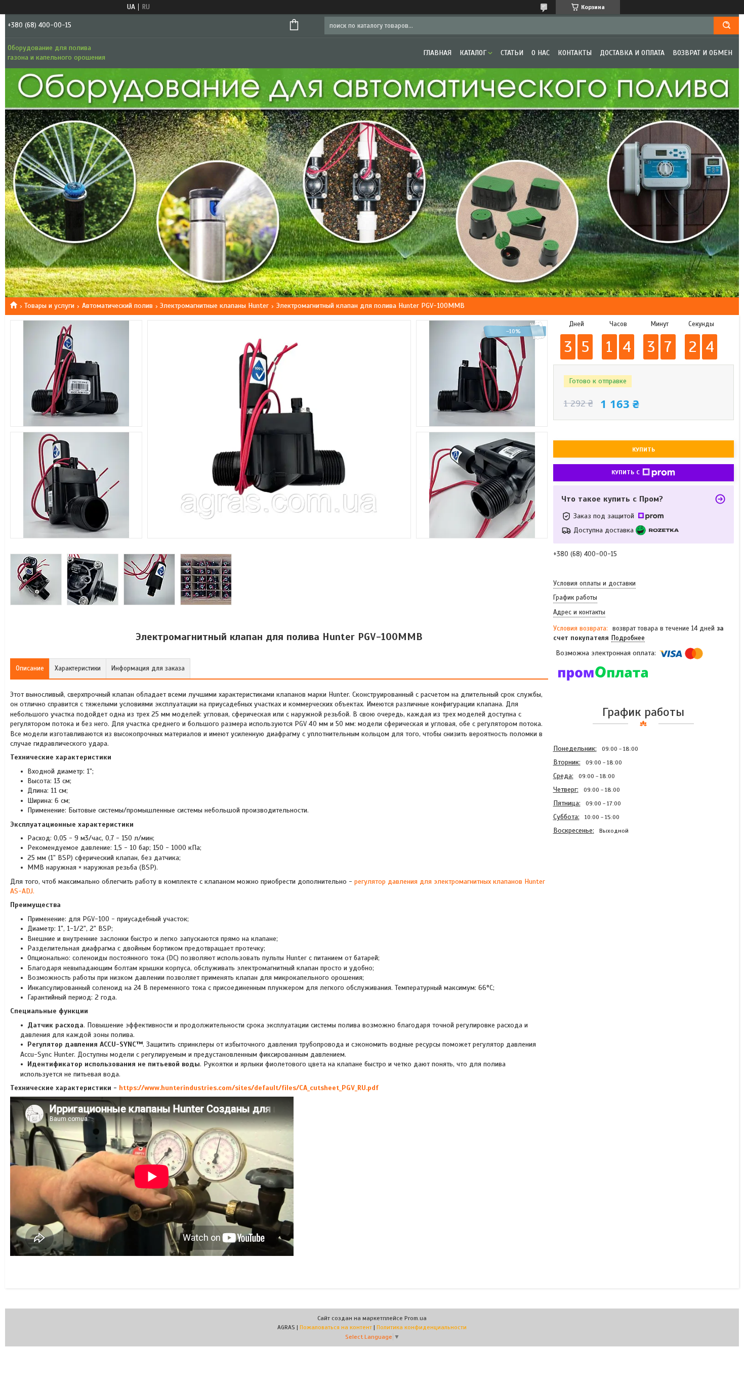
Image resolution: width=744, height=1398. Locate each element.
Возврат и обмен (702, 53)
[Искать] (726, 25)
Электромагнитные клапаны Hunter (214, 305)
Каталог (473, 53)
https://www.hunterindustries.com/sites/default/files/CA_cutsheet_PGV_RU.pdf (249, 1088)
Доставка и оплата (632, 53)
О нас (540, 53)
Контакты (575, 53)
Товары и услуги (49, 305)
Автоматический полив (117, 305)
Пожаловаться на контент (336, 1327)
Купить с (625, 472)
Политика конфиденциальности (422, 1327)
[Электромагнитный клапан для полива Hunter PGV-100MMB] (589, 892)
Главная (437, 53)
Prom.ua (415, 1318)
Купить (643, 449)
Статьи (512, 53)
